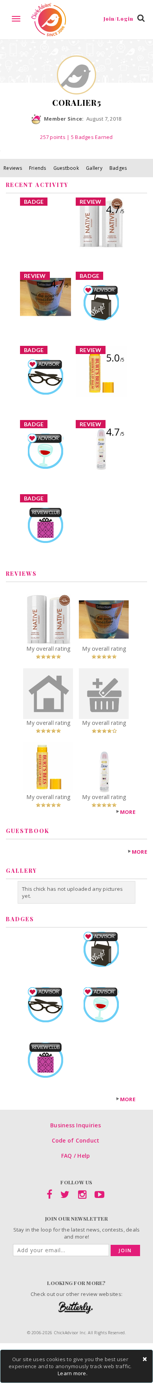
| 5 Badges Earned (89, 137)
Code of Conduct (76, 1140)
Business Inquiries (75, 1125)
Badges (118, 168)
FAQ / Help (75, 1155)
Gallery (94, 168)
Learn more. (72, 1373)
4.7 (115, 209)
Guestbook (66, 168)
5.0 (115, 357)
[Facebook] (49, 1196)
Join (125, 1250)
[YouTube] (99, 1196)
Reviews (13, 168)
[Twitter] (65, 1196)
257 (53, 137)
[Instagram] (82, 1196)
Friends (37, 168)
